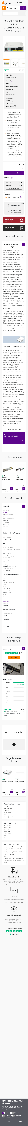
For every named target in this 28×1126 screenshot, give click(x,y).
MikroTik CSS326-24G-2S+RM (19, 782)
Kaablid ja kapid (8, 817)
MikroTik (8, 100)
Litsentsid (6, 810)
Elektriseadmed (8, 808)
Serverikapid (7, 834)
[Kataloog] (4, 8)
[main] (7, 3)
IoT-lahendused (8, 813)
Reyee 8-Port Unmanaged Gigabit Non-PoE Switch (13, 852)
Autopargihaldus (8, 815)
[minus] (5, 168)
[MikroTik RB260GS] (7, 773)
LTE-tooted (7, 806)
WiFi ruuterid (7, 826)
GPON (5, 836)
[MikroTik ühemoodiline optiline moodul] (7, 469)
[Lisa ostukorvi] (11, 792)
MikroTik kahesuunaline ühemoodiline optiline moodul (19, 479)
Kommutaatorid (10, 13)
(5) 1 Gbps (6, 512)
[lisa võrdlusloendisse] (20, 70)
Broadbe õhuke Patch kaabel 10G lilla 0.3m (14, 861)
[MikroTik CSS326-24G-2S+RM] (20, 773)
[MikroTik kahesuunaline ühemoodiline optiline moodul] (20, 469)
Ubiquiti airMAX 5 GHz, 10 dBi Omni (13, 849)
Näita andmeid (6, 1117)
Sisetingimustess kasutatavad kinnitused (12, 830)
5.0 (7, 70)
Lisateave (11, 1109)
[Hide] (23, 244)
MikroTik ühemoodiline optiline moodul (6, 479)
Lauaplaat (6, 601)
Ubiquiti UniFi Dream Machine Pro (13, 847)
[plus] (22, 168)
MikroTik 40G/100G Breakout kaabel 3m (13, 855)
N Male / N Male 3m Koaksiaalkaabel (13, 858)
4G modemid (7, 838)
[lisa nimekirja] (23, 70)
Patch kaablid (7, 828)
